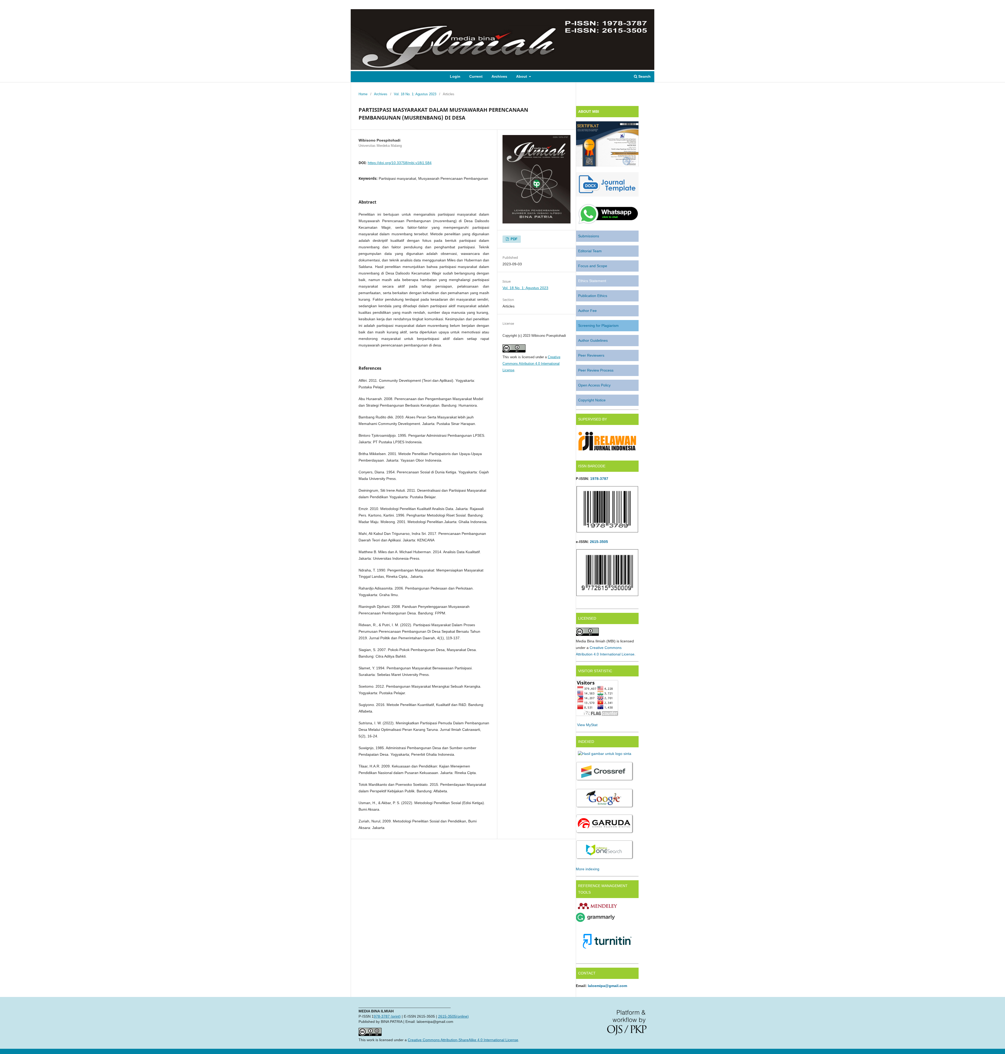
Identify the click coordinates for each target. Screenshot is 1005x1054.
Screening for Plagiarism (598, 325)
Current (476, 76)
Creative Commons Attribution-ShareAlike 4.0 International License (463, 1040)
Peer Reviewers (591, 355)
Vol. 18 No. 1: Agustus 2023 (415, 94)
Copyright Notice (592, 400)
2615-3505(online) (453, 1016)
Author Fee (587, 311)
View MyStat (587, 725)
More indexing (587, 869)
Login (455, 76)
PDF (513, 239)
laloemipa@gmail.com (607, 986)
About (522, 76)
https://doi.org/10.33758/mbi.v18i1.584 (400, 163)
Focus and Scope (592, 266)
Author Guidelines (593, 340)
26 (592, 542)
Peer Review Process (595, 370)
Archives (499, 76)
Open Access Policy (594, 385)
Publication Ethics (592, 296)
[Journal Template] (607, 195)
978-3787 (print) (387, 1016)
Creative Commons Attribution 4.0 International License (531, 363)
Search (644, 76)
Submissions (588, 236)
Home (363, 94)
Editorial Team (590, 251)
